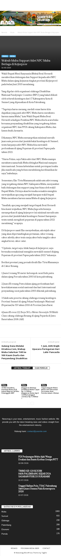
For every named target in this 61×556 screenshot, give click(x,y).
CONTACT (46, 548)
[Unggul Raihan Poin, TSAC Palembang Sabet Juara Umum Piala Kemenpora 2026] (8, 489)
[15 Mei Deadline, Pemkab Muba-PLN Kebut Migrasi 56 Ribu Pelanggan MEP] (10, 379)
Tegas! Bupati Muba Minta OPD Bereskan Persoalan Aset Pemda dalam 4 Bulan (50, 390)
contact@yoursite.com (37, 431)
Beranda (4, 32)
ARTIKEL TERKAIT (22, 368)
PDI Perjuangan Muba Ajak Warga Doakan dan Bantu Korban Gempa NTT (38, 458)
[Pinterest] (18, 333)
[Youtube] (39, 437)
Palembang (6, 525)
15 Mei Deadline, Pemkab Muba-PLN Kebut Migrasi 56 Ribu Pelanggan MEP (10, 390)
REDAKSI (14, 548)
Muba (12, 32)
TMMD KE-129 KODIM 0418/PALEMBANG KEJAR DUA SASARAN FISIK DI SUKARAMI (34, 473)
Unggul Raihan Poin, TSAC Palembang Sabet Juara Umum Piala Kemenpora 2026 (37, 488)
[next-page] (32, 403)
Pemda (5, 56)
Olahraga (5, 520)
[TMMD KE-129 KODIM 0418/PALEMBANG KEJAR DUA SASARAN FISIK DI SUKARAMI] (8, 475)
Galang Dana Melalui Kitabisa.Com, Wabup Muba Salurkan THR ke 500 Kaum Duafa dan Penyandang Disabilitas (14, 352)
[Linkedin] (32, 333)
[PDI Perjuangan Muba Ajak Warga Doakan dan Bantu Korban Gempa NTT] (8, 460)
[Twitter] (11, 333)
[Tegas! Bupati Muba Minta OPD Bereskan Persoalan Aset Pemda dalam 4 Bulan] (50, 379)
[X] (34, 437)
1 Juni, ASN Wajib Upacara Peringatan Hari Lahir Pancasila (46, 349)
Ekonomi (5, 529)
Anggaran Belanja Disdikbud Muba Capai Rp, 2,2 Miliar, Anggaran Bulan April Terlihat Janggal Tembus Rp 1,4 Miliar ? (30, 393)
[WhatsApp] (25, 333)
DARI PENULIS (41, 368)
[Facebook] (4, 333)
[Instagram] (28, 437)
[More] (39, 333)
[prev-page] (28, 403)
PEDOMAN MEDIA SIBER (30, 548)
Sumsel (4, 516)
